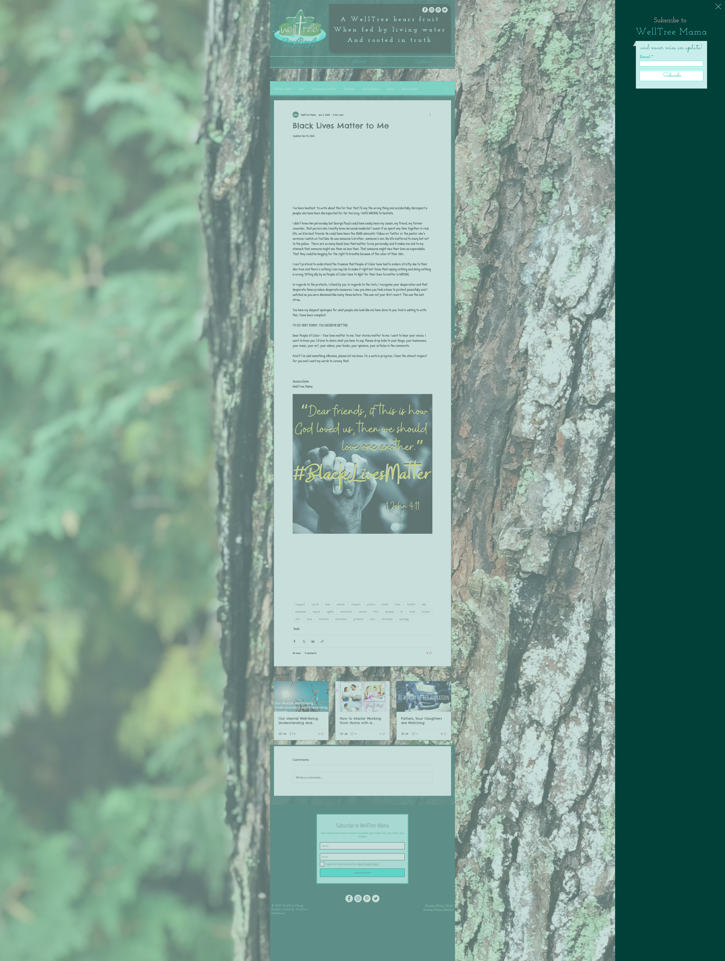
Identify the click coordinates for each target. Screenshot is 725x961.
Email (645, 57)
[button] (718, 6)
